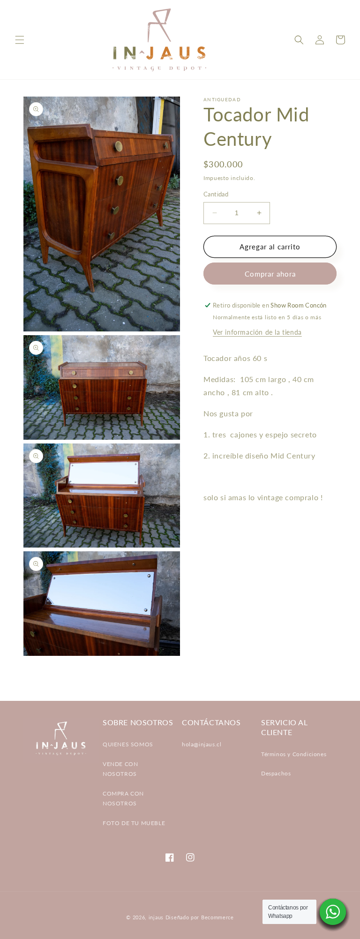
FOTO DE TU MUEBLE (134, 822)
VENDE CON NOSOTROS (120, 769)
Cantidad (215, 194)
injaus (156, 917)
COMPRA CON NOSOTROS (123, 798)
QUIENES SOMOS (128, 744)
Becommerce (217, 917)
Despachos (276, 773)
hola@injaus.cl (201, 744)
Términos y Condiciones (293, 754)
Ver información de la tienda (257, 332)
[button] (19, 40)
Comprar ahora (270, 274)
